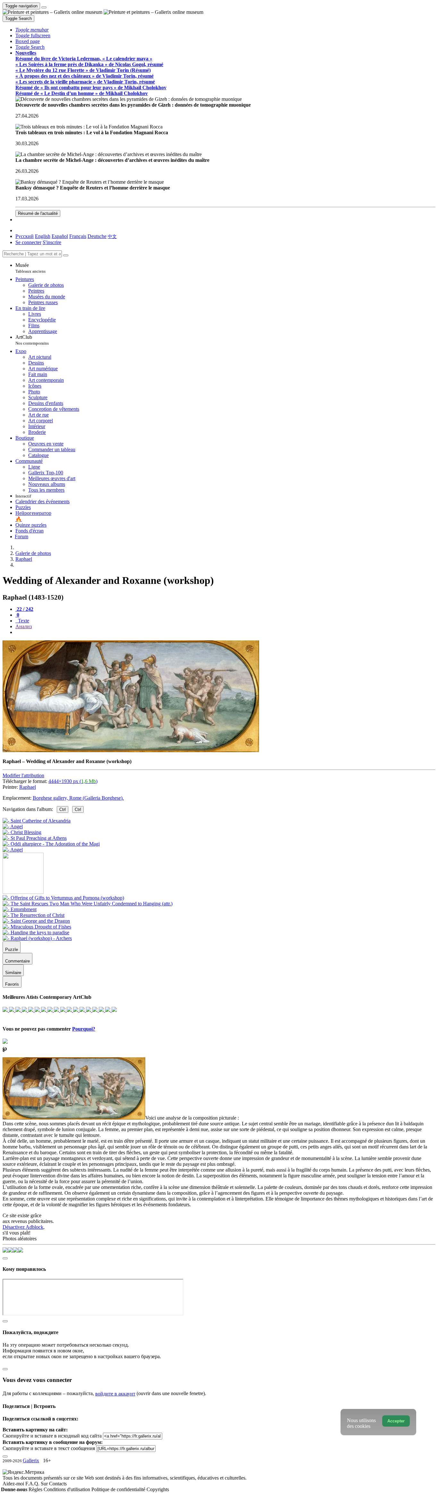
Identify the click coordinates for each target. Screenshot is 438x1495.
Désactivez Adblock (23, 1227)
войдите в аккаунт (115, 1393)
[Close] (65, 255)
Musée (30, 268)
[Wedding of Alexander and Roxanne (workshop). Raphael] (131, 750)
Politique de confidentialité (119, 1489)
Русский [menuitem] (24, 236)
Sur (45, 1483)
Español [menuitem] (60, 236)
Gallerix (31, 1460)
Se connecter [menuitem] (28, 242)
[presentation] (225, 632)
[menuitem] (112, 236)
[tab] (24, 609)
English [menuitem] (42, 236)
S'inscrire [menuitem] (52, 242)
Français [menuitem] (77, 236)
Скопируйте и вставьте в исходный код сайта (52, 1435)
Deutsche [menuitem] (97, 236)
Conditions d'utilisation (67, 1489)
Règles (36, 1489)
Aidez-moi (14, 1483)
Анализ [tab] (23, 626)
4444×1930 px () (72, 781)
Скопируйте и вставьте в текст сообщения (49, 1448)
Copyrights (158, 1489)
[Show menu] (43, 7)
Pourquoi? (83, 1029)
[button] (32, 29)
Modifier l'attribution (23, 775)
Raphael (27, 787)
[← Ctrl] (13, 849)
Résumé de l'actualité (38, 213)
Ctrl (62, 809)
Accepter (396, 1421)
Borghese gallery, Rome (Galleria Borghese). (78, 798)
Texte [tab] (23, 620)
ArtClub (32, 340)
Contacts (58, 1483)
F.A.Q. (33, 1483)
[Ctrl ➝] (63, 898)
